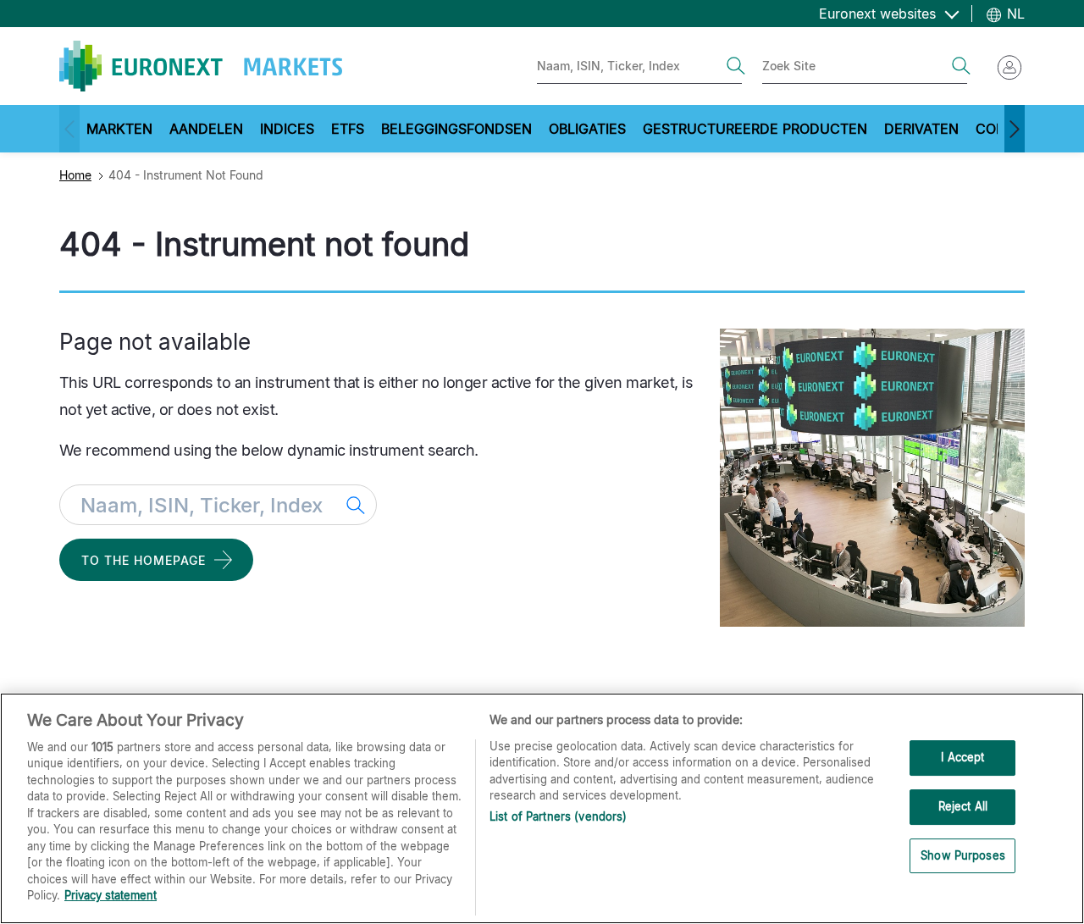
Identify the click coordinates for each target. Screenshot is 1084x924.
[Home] (200, 66)
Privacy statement (110, 895)
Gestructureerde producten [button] (755, 128)
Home (75, 175)
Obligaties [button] (587, 128)
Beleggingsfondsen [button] (456, 128)
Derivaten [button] (921, 128)
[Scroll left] (69, 128)
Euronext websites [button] (879, 13)
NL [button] (1014, 13)
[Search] (736, 66)
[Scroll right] (1014, 128)
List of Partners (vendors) (558, 816)
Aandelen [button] (206, 128)
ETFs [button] (347, 128)
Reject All (962, 806)
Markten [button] (119, 128)
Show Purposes (963, 855)
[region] (542, 808)
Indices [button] (287, 128)
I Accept (962, 758)
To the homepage (143, 560)
